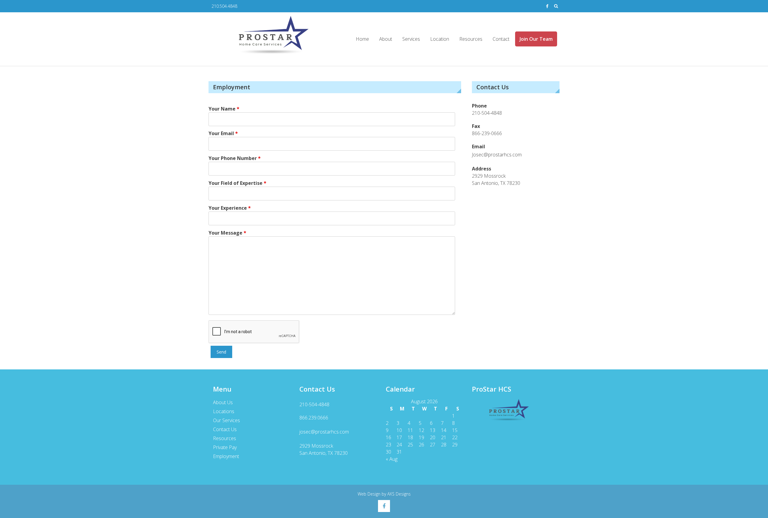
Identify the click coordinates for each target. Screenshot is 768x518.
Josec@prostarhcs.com (497, 154)
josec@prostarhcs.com (324, 431)
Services (411, 39)
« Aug (392, 459)
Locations (223, 411)
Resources (470, 39)
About (385, 39)
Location (439, 39)
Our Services (226, 420)
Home (362, 39)
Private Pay (225, 447)
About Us (223, 402)
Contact (501, 39)
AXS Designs (399, 494)
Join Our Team (536, 39)
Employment (226, 456)
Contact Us (225, 429)
